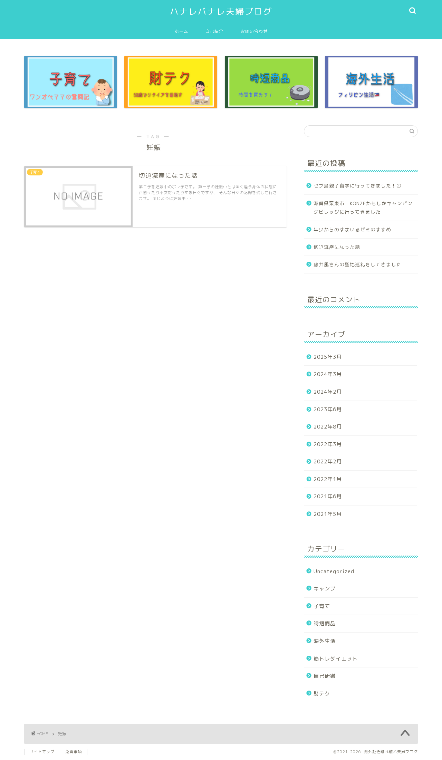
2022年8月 (328, 426)
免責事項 (73, 751)
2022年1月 (328, 479)
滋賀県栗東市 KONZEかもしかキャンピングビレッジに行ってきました (363, 207)
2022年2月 (328, 461)
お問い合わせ (254, 31)
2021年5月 (328, 514)
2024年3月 (328, 374)
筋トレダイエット (336, 658)
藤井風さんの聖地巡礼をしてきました (358, 264)
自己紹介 (214, 31)
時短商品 (325, 623)
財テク (322, 693)
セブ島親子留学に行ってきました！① (358, 185)
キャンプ (325, 588)
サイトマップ (42, 751)
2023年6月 (328, 409)
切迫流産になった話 (337, 247)
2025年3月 (328, 356)
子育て (322, 606)
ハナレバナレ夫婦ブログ (221, 11)
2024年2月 (328, 391)
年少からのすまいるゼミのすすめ (352, 229)
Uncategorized (334, 571)
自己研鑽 (325, 676)
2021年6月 (328, 496)
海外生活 (325, 641)
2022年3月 (328, 444)
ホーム (181, 31)
